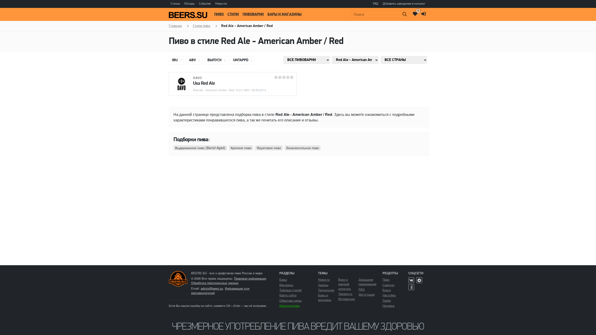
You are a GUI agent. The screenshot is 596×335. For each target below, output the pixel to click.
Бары (283, 279)
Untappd (241, 60)
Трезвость (345, 293)
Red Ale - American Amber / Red (213, 90)
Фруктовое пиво (269, 147)
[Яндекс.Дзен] (411, 287)
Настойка (389, 295)
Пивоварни (253, 14)
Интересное (346, 299)
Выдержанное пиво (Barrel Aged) (200, 147)
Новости (221, 4)
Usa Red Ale (204, 83)
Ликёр (387, 300)
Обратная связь (290, 300)
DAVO (197, 78)
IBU (175, 60)
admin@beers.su (212, 288)
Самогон (388, 285)
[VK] (411, 280)
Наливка (388, 305)
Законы (323, 285)
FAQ (375, 4)
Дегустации (367, 294)
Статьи (175, 4)
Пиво (219, 14)
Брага (387, 290)
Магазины (286, 285)
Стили (233, 14)
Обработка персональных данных (215, 283)
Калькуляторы (289, 305)
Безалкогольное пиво (302, 147)
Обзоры (189, 4)
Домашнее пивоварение (367, 281)
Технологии (326, 290)
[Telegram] (419, 280)
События (205, 4)
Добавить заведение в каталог (404, 4)
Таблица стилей (290, 290)
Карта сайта (287, 295)
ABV (193, 60)
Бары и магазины (284, 14)
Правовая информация (250, 278)
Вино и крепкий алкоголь (344, 284)
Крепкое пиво (241, 147)
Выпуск (215, 60)
